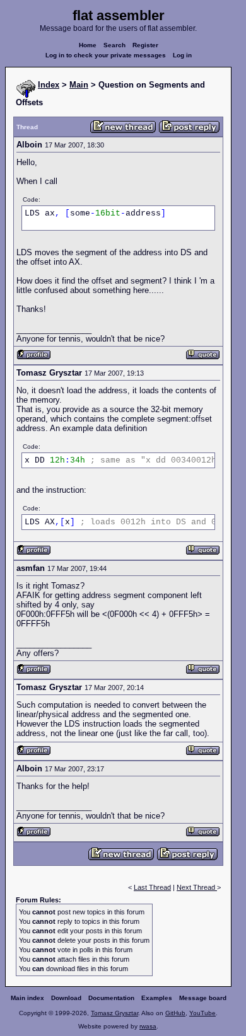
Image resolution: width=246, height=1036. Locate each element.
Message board (202, 997)
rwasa (147, 1026)
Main (78, 84)
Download (66, 997)
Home (88, 45)
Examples (156, 997)
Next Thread (197, 887)
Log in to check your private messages (105, 55)
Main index (27, 997)
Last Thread (152, 887)
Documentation (111, 997)
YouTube (202, 1013)
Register (145, 45)
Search (114, 45)
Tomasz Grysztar (114, 1013)
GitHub (175, 1013)
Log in (182, 55)
